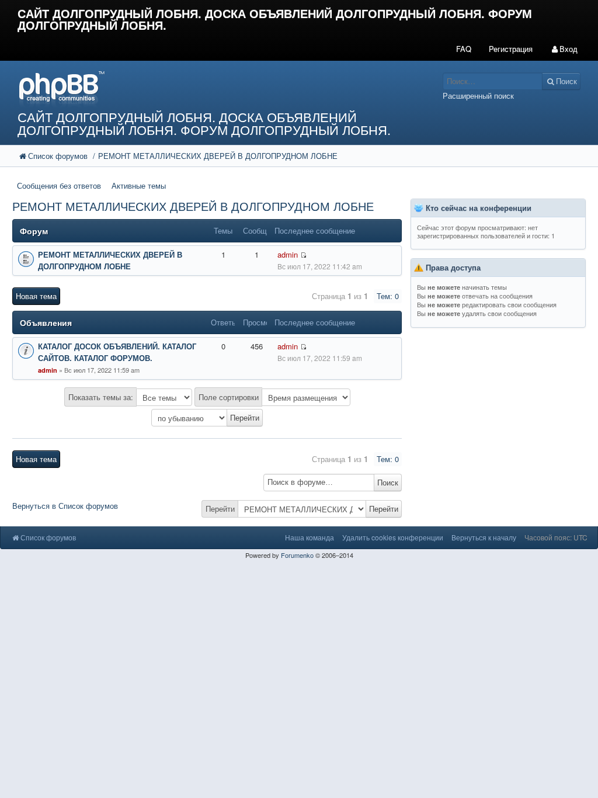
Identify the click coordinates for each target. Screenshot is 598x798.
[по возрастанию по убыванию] (207, 417)
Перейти (220, 508)
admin (287, 254)
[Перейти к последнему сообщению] (303, 346)
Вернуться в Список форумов (65, 505)
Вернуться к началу (483, 537)
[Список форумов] (224, 88)
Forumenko (297, 555)
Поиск (387, 482)
